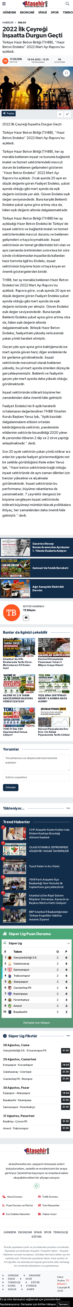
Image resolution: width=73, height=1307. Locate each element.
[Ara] (67, 4)
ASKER (30, 1289)
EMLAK (22, 22)
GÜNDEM (9, 12)
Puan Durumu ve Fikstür (19, 1205)
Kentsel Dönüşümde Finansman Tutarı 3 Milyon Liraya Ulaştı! (50, 662)
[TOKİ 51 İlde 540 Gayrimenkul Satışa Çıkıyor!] (19, 717)
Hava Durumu (14, 1196)
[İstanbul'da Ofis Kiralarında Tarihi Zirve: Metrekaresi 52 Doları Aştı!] (19, 647)
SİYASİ (42, 12)
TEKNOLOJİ (60, 1232)
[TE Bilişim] (11, 612)
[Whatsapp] (37, 1186)
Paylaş (10, 113)
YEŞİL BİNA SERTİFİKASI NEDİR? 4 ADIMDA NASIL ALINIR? (52, 698)
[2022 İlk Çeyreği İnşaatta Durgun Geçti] (36, 88)
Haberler (7, 22)
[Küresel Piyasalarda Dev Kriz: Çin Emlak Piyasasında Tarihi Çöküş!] (54, 717)
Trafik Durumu (50, 1196)
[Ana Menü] (4, 3)
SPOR (55, 12)
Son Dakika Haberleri (18, 1214)
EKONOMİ (27, 12)
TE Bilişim (29, 610)
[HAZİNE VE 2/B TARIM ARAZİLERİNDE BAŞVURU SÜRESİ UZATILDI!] (19, 683)
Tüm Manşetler (51, 1205)
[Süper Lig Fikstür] (68, 1036)
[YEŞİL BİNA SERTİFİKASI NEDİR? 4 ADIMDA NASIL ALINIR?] (54, 683)
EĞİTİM (36, 1236)
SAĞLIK (11, 1289)
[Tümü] (68, 808)
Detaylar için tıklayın (36, 1022)
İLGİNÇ (11, 1286)
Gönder (10, 787)
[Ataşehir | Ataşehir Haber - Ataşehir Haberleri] (35, 4)
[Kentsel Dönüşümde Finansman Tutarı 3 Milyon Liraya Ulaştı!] (54, 647)
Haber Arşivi (50, 1214)
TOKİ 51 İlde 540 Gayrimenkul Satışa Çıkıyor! (15, 732)
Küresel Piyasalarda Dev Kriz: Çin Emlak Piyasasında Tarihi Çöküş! (54, 732)
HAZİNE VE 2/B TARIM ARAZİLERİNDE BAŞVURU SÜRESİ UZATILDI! (18, 698)
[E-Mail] (26, 618)
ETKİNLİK (31, 1286)
